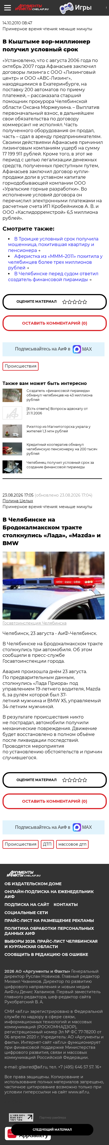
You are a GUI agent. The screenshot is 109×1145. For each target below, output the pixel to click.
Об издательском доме (32, 883)
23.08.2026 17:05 (18, 495)
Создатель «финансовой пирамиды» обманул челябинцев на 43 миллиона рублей (60, 395)
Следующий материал (52, 1130)
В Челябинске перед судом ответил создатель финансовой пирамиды (53, 276)
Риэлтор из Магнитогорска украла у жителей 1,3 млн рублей (59, 429)
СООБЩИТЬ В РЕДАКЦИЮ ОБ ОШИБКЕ (46, 954)
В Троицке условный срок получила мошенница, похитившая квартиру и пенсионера (53, 244)
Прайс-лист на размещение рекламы (49, 920)
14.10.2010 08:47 (17, 23)
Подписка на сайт (26, 904)
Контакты (66, 904)
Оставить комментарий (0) (54, 323)
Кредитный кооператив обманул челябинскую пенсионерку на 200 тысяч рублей (62, 449)
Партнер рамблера (52, 1117)
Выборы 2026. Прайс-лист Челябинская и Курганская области (51, 944)
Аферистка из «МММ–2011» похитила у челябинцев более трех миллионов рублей (55, 262)
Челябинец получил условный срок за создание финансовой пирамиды (60, 464)
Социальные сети (26, 912)
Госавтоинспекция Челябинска (35, 623)
